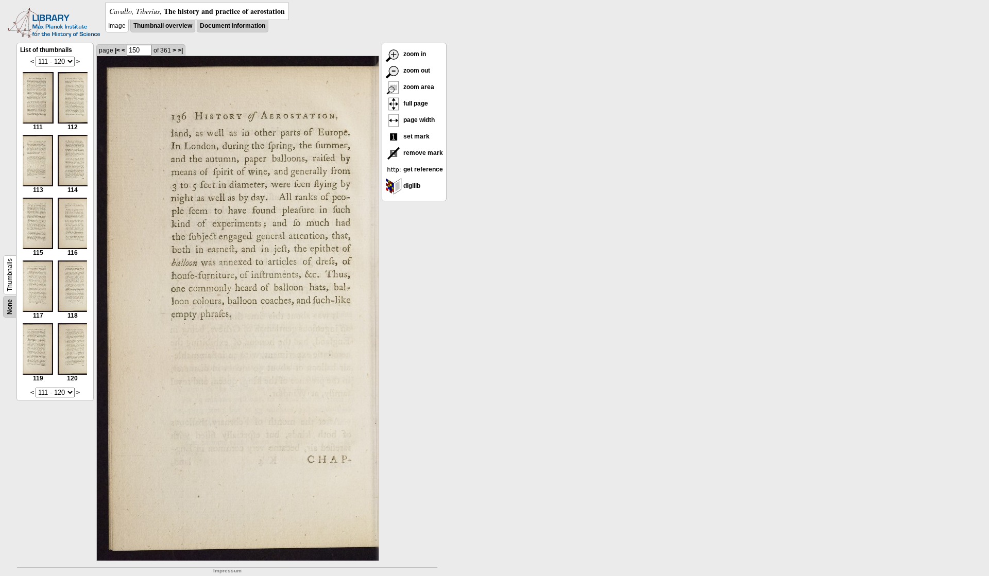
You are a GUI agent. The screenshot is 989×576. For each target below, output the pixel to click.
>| (180, 50)
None (9, 307)
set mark (416, 136)
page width (418, 120)
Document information (232, 25)
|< (117, 50)
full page (415, 103)
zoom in (414, 54)
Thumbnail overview (162, 25)
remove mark (422, 152)
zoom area (418, 87)
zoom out (416, 70)
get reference (422, 169)
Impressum (227, 570)
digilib (411, 185)
